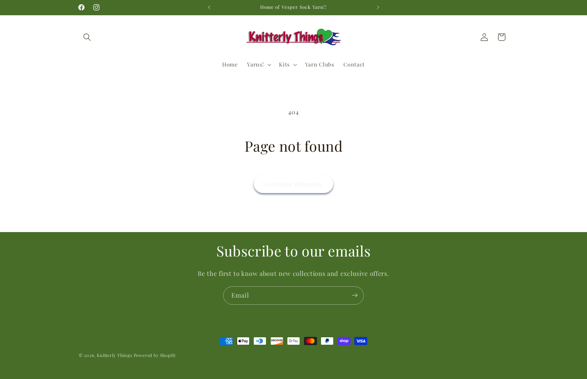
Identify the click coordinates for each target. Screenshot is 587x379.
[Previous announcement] (209, 7)
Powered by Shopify (155, 355)
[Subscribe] (354, 295)
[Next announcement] (377, 7)
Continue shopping (293, 184)
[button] (87, 37)
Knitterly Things (114, 355)
